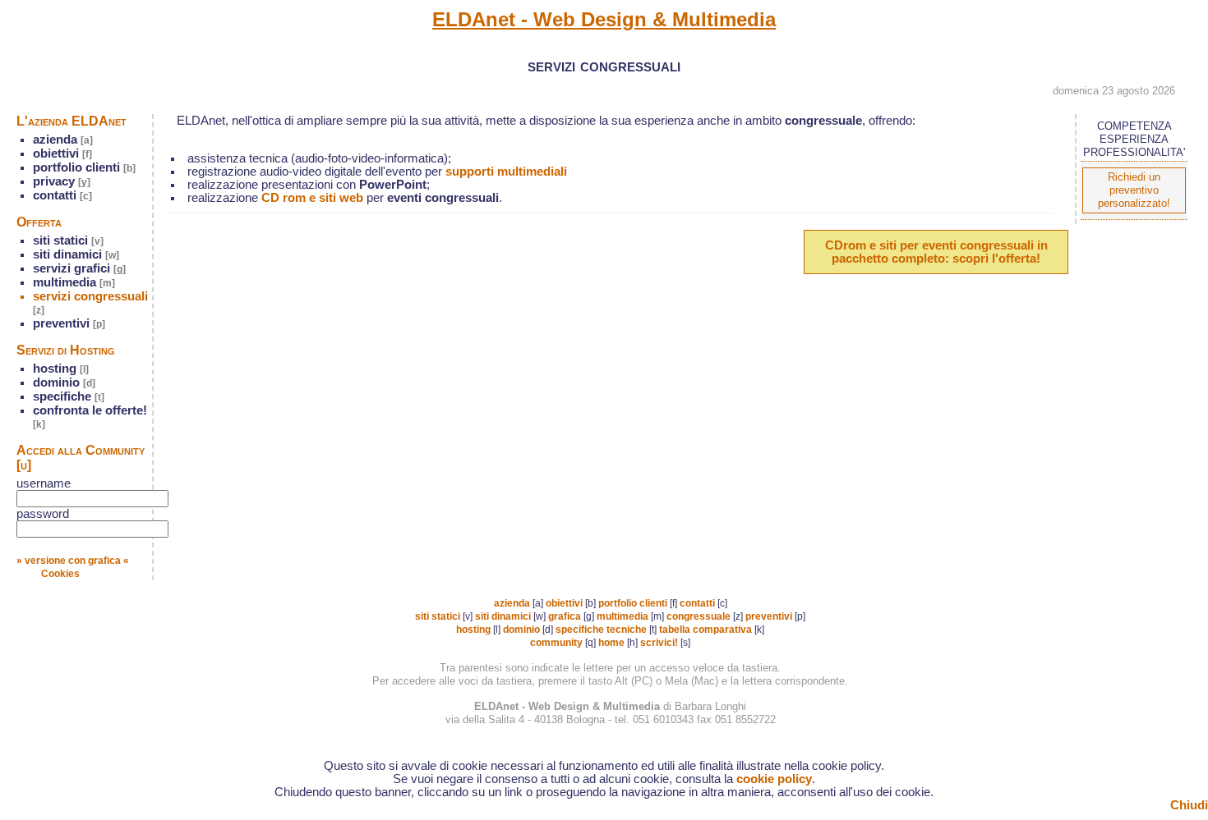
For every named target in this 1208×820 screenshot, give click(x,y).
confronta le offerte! (90, 417)
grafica (564, 616)
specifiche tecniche (601, 629)
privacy (61, 181)
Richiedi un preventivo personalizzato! (1134, 190)
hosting (61, 368)
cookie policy (774, 779)
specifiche (68, 396)
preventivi (69, 323)
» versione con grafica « (72, 560)
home (611, 642)
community (556, 642)
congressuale (698, 616)
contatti (62, 195)
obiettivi (62, 153)
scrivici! (659, 642)
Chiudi (1189, 805)
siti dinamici (76, 254)
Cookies (60, 573)
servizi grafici (79, 268)
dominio (64, 382)
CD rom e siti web (312, 197)
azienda (63, 139)
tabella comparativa (705, 629)
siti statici (68, 240)
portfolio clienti (84, 167)
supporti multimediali (506, 171)
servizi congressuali (90, 303)
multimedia (74, 282)
